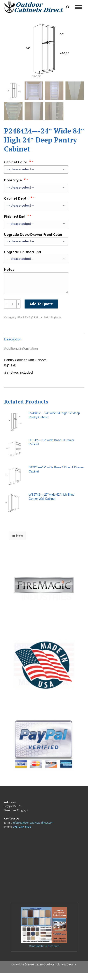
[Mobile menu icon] (78, 7)
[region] (44, 585)
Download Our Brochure (44, 946)
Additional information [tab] (21, 348)
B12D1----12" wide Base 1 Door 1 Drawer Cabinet (56, 469)
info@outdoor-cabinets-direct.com (33, 822)
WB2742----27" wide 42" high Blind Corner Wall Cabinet (51, 496)
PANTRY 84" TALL (28, 317)
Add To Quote (41, 304)
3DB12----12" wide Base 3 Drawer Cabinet (51, 442)
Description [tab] (12, 339)
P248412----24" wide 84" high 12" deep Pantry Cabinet (54, 415)
